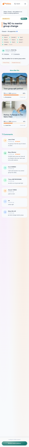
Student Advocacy (16, 62)
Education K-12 (6, 18)
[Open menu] (25, 3)
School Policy (6, 62)
